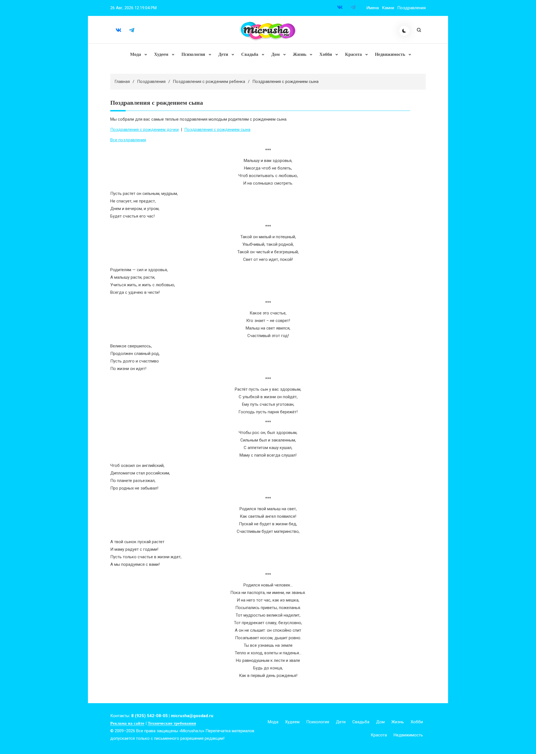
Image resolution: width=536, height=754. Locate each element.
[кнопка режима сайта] (404, 31)
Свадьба (249, 54)
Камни (388, 7)
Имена (372, 7)
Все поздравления (128, 139)
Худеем (161, 54)
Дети (223, 54)
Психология (193, 54)
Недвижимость (390, 54)
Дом (275, 54)
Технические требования (172, 723)
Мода (135, 54)
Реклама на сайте (127, 723)
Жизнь (299, 54)
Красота (353, 54)
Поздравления (411, 7)
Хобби (325, 54)
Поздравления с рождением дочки (144, 129)
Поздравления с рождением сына (217, 129)
